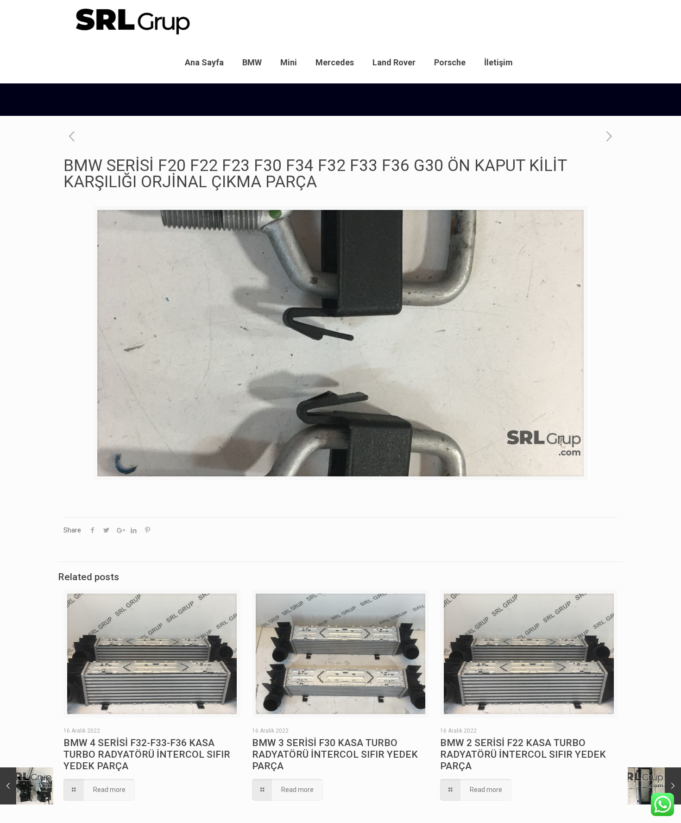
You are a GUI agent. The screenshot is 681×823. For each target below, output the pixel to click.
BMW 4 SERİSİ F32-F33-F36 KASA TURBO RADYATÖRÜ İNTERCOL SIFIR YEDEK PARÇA (146, 754)
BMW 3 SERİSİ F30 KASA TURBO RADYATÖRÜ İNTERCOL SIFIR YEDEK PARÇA (335, 754)
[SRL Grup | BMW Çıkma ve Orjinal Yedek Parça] (132, 21)
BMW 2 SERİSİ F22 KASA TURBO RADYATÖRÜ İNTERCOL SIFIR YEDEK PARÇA (523, 754)
